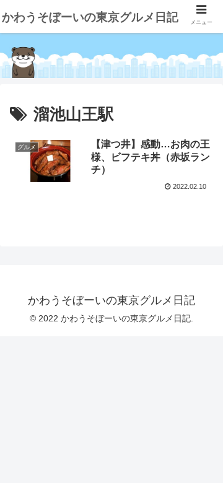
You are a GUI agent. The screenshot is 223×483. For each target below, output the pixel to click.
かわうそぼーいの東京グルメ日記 (90, 17)
